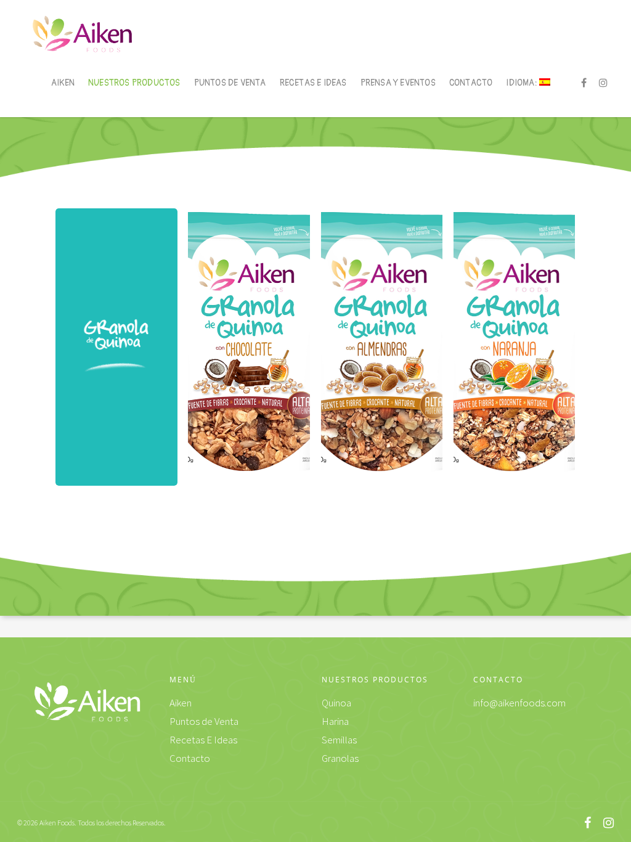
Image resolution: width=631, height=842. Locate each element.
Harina (335, 721)
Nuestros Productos (134, 83)
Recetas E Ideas (313, 83)
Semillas (339, 739)
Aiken (63, 83)
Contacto (471, 83)
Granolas (340, 758)
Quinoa (336, 702)
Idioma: (522, 83)
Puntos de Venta (230, 83)
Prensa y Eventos (398, 83)
